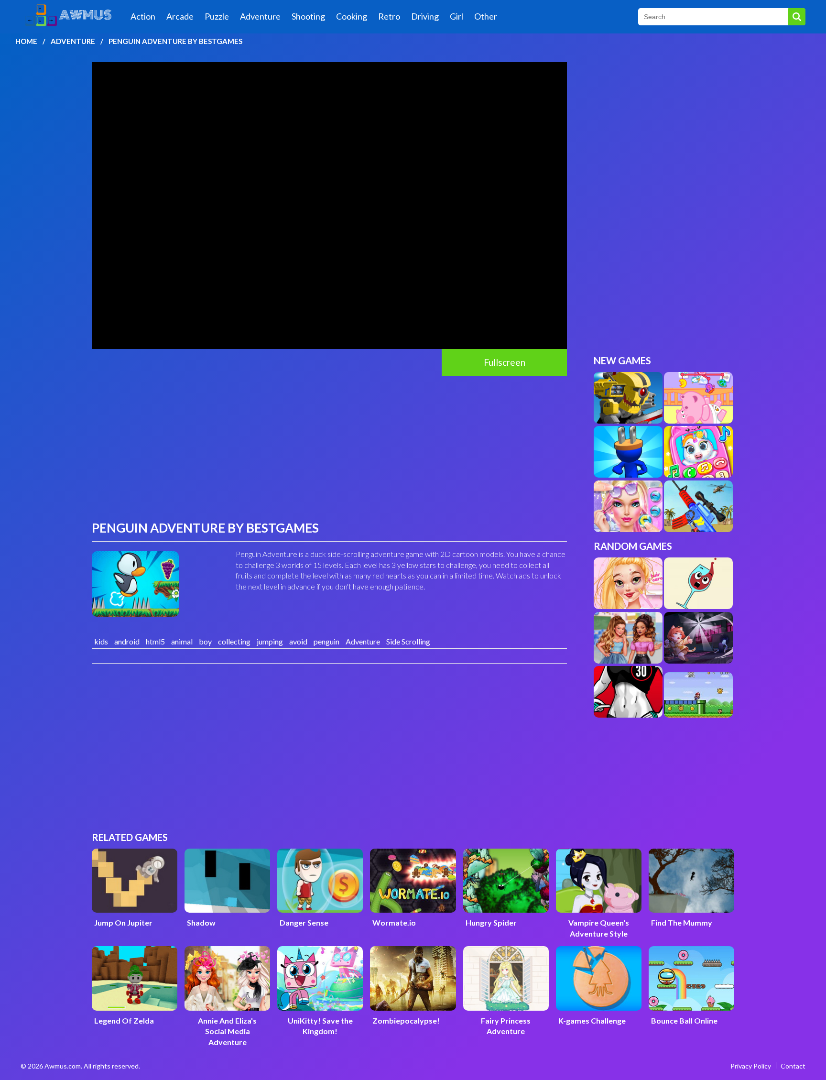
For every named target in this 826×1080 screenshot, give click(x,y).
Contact (793, 1066)
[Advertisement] (329, 447)
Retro (389, 16)
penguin (326, 641)
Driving (425, 16)
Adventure (260, 16)
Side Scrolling (408, 641)
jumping (270, 641)
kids (101, 641)
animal (182, 641)
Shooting (308, 16)
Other (485, 16)
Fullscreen (504, 362)
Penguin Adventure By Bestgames (175, 41)
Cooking (351, 16)
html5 (155, 641)
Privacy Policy (750, 1066)
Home (26, 41)
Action (142, 16)
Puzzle (217, 16)
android (127, 641)
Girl (456, 16)
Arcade (180, 16)
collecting (234, 641)
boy (205, 641)
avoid (298, 641)
